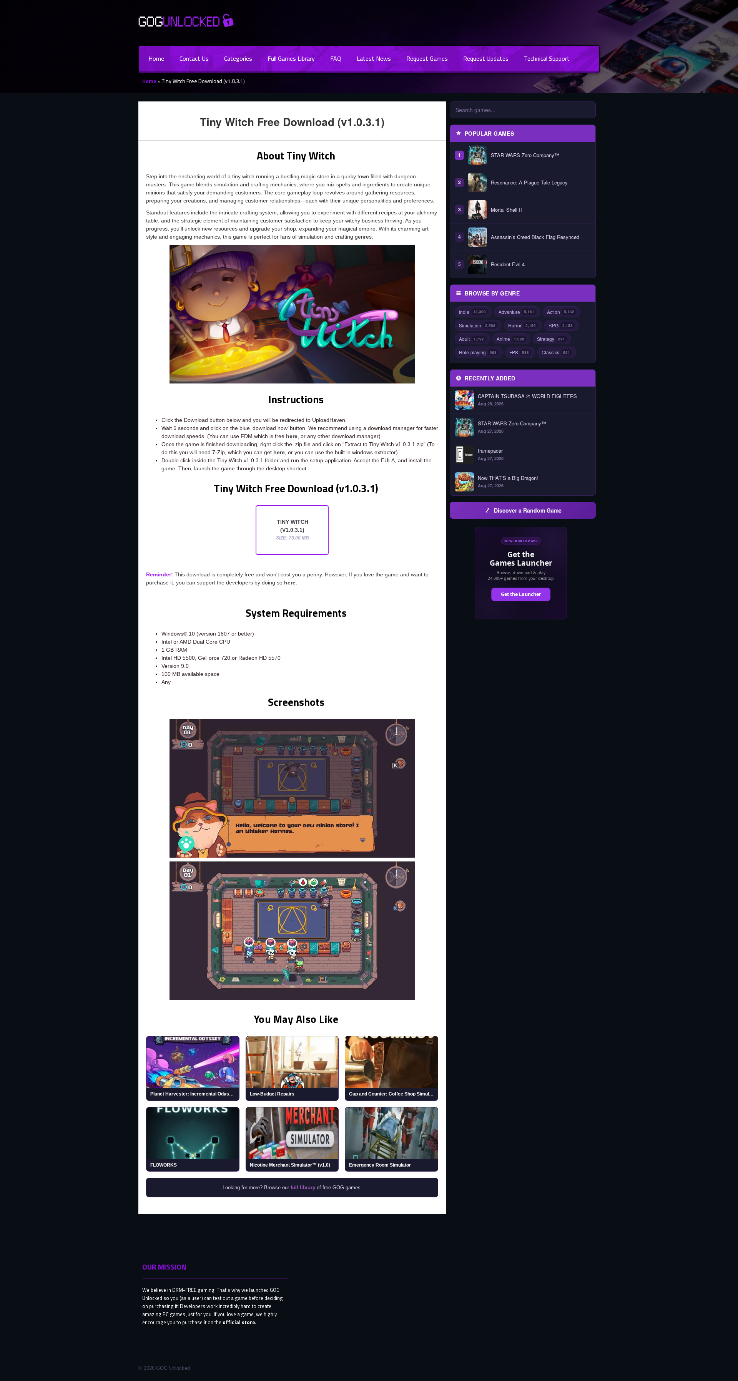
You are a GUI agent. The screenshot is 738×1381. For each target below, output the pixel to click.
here (292, 436)
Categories (238, 58)
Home (156, 58)
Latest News (374, 58)
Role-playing (478, 352)
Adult (471, 338)
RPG (561, 325)
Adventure (516, 312)
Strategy (551, 338)
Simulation (477, 325)
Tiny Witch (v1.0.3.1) (292, 530)
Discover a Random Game (528, 510)
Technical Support (547, 58)
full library (303, 1187)
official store (239, 1322)
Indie (472, 312)
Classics (556, 352)
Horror (522, 325)
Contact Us (194, 58)
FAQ (335, 58)
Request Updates (486, 58)
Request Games (427, 58)
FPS (519, 352)
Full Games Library (291, 58)
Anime (510, 338)
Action (560, 312)
